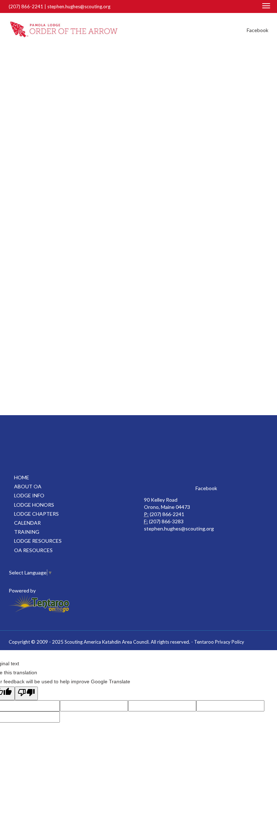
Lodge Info (29, 495)
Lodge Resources (38, 541)
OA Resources (33, 550)
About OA (27, 486)
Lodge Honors (34, 505)
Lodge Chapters (36, 514)
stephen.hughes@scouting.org (78, 6)
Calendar (27, 523)
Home (21, 477)
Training (26, 532)
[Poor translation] (26, 693)
